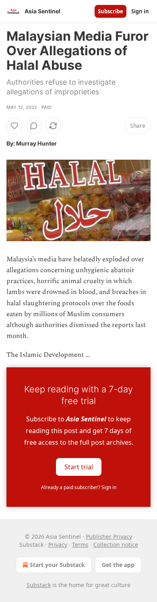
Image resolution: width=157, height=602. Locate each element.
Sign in (140, 11)
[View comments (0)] (34, 126)
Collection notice (115, 544)
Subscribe (110, 11)
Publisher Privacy (109, 536)
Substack (39, 585)
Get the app (118, 565)
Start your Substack (57, 565)
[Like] (14, 126)
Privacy (57, 544)
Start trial (78, 466)
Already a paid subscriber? (78, 487)
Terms (80, 544)
